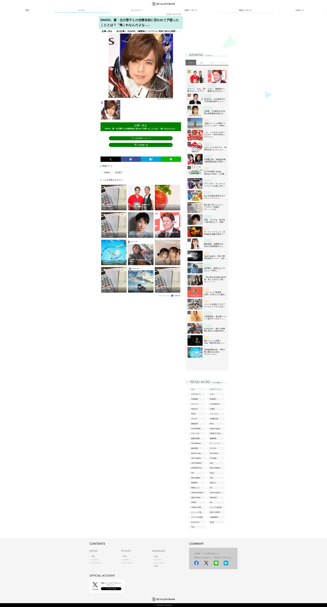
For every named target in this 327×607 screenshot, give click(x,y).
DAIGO (107, 172)
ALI (211, 488)
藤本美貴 (194, 448)
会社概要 (197, 553)
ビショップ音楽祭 (198, 512)
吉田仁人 (213, 483)
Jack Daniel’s (196, 458)
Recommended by (165, 295)
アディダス (195, 433)
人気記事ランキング (143, 138)
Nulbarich (213, 497)
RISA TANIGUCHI (216, 468)
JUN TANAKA (196, 463)
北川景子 (118, 172)
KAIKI (193, 414)
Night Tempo (196, 497)
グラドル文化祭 (197, 517)
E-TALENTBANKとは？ (211, 553)
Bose (212, 424)
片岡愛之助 (214, 419)
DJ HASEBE (196, 429)
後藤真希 (213, 438)
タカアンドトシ (215, 389)
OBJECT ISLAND (216, 433)
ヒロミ (212, 394)
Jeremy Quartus (197, 492)
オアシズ (194, 404)
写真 (156, 566)
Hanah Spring (215, 429)
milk (211, 478)
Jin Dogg (213, 458)
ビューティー (136, 10)
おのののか (195, 522)
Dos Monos (214, 453)
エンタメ (81, 10)
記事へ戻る (107, 31)
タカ (193, 389)
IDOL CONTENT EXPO (217, 512)
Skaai (212, 473)
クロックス (214, 414)
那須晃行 (213, 399)
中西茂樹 (194, 399)
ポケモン (194, 419)
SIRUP (193, 502)
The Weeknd (196, 443)
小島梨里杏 (214, 517)
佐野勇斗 (194, 483)
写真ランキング (245, 10)
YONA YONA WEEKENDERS (198, 507)
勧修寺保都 (195, 438)
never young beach (217, 492)
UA (211, 502)
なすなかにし (196, 394)
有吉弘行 (194, 409)
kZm (211, 463)
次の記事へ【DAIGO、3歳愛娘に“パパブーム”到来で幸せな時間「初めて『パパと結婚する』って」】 (148, 31)
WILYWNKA (195, 478)
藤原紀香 (194, 424)
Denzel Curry (196, 453)
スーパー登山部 (215, 507)
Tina (192, 527)
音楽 (27, 10)
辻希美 (212, 409)
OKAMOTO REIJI (198, 468)
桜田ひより (195, 488)
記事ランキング (190, 10)
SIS (192, 473)
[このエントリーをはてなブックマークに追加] (151, 159)
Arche (212, 522)
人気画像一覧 (142, 145)
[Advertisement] (204, 31)
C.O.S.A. (213, 448)
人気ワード (299, 10)
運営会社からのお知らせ (202, 557)
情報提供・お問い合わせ (222, 557)
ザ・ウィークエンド (217, 443)
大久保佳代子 (215, 404)
